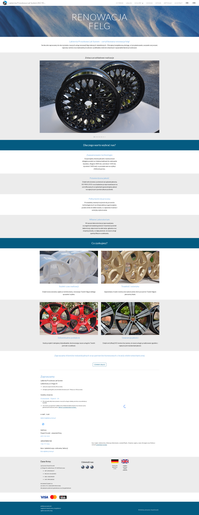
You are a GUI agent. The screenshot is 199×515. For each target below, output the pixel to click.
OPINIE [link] (158, 3)
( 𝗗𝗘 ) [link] (187, 3)
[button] (3, 511)
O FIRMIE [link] (119, 3)
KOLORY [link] (138, 3)
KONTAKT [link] (178, 3)
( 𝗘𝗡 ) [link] (194, 3)
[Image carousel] (99, 99)
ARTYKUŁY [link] (168, 3)
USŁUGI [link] (129, 3)
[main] (99, 21)
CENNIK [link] (149, 3)
